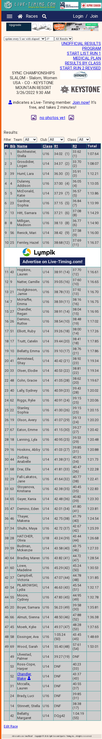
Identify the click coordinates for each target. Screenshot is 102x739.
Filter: (13, 140)
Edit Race (11, 726)
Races (32, 16)
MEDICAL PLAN (87, 58)
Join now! (81, 102)
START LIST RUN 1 (84, 53)
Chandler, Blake (24, 676)
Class (47, 146)
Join (94, 16)
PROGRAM (91, 48)
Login (78, 16)
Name (22, 146)
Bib (13, 146)
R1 (56, 146)
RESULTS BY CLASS (83, 63)
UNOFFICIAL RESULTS (81, 43)
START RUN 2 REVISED (80, 68)
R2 (75, 146)
